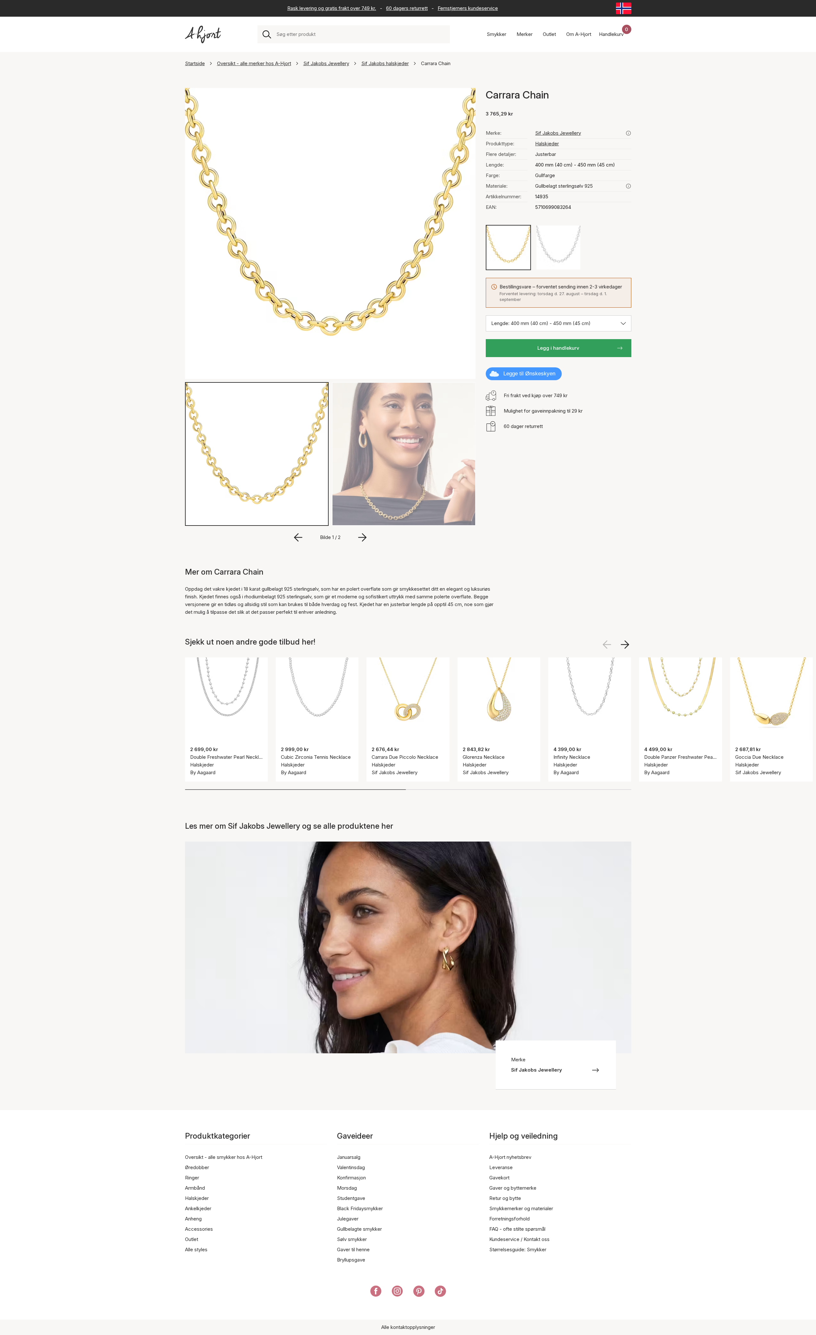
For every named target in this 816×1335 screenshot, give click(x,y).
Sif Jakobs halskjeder (385, 63)
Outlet (191, 1239)
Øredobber (197, 1167)
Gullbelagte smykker (359, 1229)
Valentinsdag (351, 1167)
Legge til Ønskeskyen (529, 374)
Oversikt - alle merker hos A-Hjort (254, 63)
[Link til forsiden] (203, 34)
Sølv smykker (352, 1239)
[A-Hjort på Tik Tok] (440, 1292)
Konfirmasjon (351, 1178)
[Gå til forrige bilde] (298, 537)
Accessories (199, 1229)
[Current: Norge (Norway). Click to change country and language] (623, 8)
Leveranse (501, 1167)
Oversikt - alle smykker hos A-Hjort (223, 1157)
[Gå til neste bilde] (362, 537)
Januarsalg (348, 1157)
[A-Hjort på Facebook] (376, 1292)
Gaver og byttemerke (512, 1188)
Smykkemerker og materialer (521, 1208)
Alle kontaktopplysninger (408, 1327)
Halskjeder (547, 144)
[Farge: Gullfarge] (508, 247)
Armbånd (195, 1188)
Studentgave (351, 1198)
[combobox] (360, 34)
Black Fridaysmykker (360, 1208)
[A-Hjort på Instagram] (397, 1292)
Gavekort (499, 1178)
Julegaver (347, 1219)
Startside (195, 63)
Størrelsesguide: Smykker (517, 1249)
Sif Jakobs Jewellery (326, 63)
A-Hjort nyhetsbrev (510, 1157)
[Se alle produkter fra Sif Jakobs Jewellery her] (628, 133)
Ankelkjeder (198, 1208)
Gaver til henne (353, 1249)
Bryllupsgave (351, 1260)
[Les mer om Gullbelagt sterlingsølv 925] (628, 186)
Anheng (193, 1219)
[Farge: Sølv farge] (558, 247)
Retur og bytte (505, 1198)
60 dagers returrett (407, 8)
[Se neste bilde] (624, 644)
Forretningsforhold (509, 1219)
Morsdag (347, 1188)
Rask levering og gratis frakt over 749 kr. (331, 8)
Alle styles (196, 1249)
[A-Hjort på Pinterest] (419, 1292)
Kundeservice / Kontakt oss (519, 1239)
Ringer (192, 1178)
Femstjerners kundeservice (468, 8)
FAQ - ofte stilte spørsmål (517, 1229)
